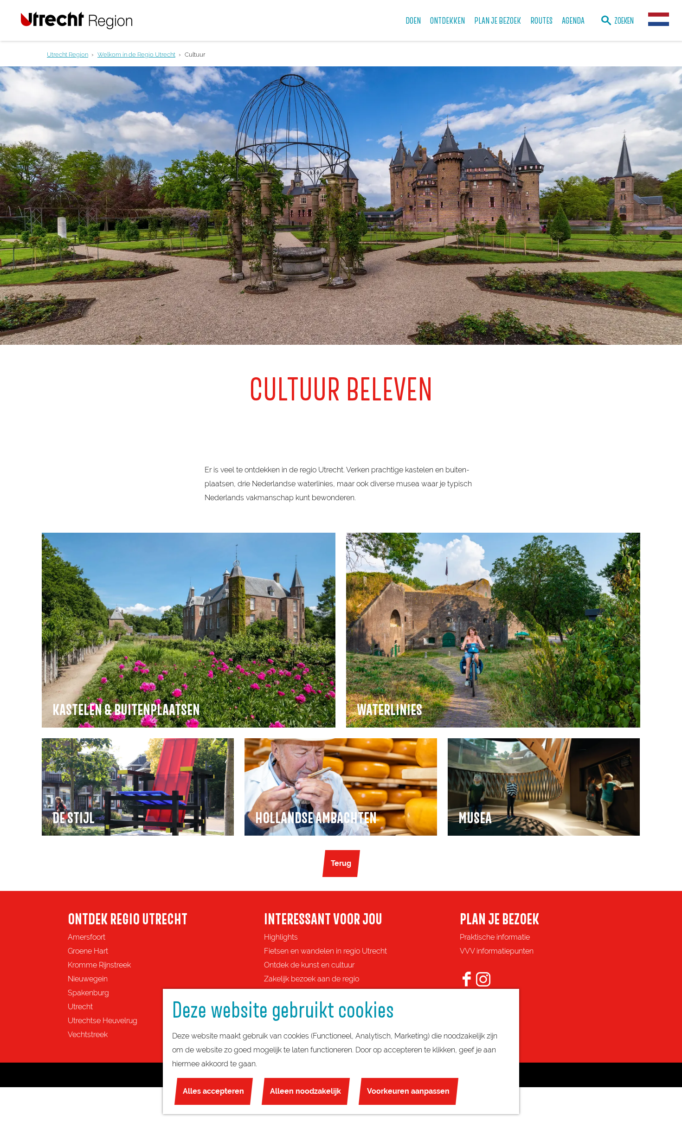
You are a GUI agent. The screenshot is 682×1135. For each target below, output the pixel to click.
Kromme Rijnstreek (99, 965)
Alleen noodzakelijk (305, 1091)
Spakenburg (88, 992)
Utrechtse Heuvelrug (102, 1020)
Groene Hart (88, 951)
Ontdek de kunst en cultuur (309, 965)
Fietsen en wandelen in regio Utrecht (325, 951)
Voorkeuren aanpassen (408, 1091)
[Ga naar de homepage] (76, 20)
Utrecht (80, 1006)
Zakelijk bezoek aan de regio (311, 978)
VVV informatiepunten (497, 951)
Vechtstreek (88, 1034)
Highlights (281, 937)
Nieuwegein (88, 978)
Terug (341, 863)
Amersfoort (86, 937)
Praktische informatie (495, 937)
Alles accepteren (213, 1091)
